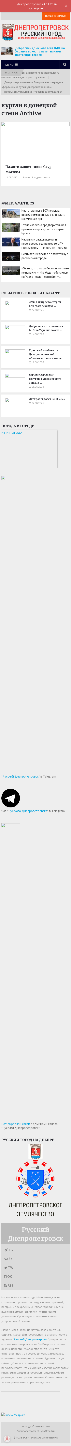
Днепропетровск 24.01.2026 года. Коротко (37, 6)
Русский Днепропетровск (20, 776)
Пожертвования (55, 16)
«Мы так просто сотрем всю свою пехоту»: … (45, 303)
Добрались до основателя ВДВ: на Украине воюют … (46, 328)
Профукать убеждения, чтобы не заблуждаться (33, 91)
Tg (10, 1250)
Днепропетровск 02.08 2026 (47, 398)
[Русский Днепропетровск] (35, 1157)
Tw (10, 1267)
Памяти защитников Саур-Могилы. (29, 169)
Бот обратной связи (15, 1124)
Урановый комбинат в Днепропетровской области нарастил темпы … (47, 354)
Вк (10, 1259)
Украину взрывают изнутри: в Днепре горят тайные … (45, 378)
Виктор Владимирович (36, 177)
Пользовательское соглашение (36, 1437)
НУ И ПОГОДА (11, 432)
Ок (9, 1276)
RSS (10, 1285)
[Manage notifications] (7, 1439)
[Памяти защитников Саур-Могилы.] (35, 142)
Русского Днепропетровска (27, 811)
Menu (9, 65)
